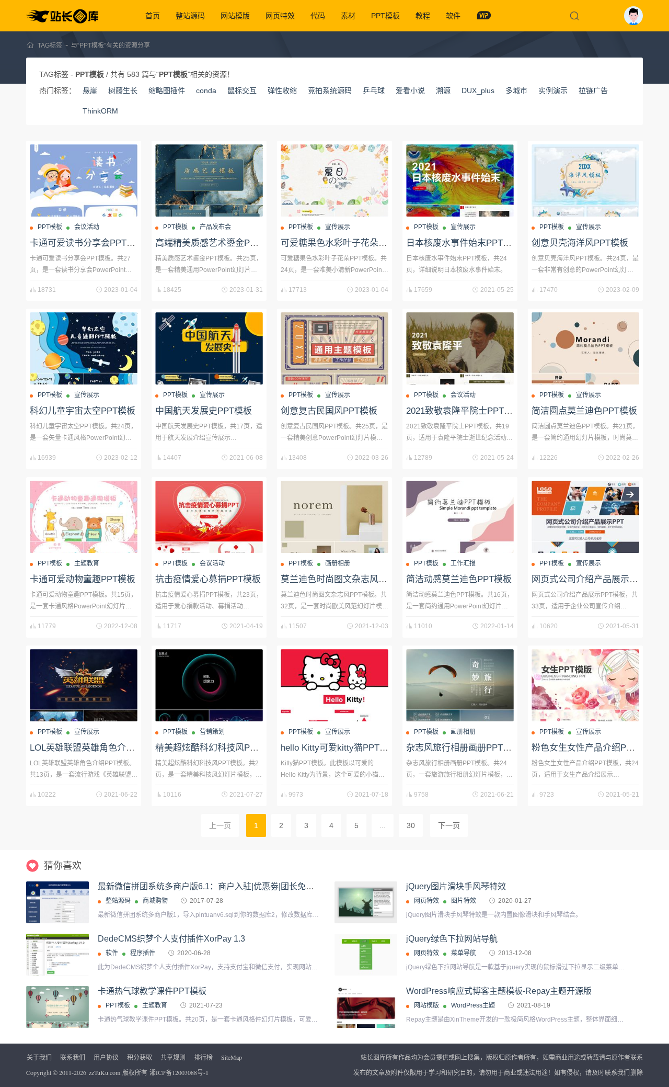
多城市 (516, 90)
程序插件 (142, 953)
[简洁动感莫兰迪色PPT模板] (460, 517)
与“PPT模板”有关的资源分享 (110, 45)
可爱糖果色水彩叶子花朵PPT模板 (347, 243)
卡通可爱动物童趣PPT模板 (82, 579)
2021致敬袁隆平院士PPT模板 (464, 411)
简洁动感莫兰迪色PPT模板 (459, 579)
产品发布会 (215, 227)
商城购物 (155, 900)
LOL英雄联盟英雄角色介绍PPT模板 (99, 748)
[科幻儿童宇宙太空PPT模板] (83, 348)
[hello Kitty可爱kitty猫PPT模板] (334, 685)
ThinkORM (100, 111)
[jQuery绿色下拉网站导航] (365, 955)
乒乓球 (374, 90)
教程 (423, 16)
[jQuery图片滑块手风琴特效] (365, 902)
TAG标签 (50, 45)
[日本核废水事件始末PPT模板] (460, 180)
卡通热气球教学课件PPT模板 (152, 991)
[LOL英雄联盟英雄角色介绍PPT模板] (83, 685)
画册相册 (337, 563)
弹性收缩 (282, 90)
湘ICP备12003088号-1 (179, 1072)
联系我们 (72, 1057)
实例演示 (553, 90)
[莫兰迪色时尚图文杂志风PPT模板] (334, 517)
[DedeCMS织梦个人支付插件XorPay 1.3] (57, 955)
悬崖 (90, 90)
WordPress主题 (473, 1005)
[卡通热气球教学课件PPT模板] (57, 1021)
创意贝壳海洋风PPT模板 (580, 243)
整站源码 (190, 16)
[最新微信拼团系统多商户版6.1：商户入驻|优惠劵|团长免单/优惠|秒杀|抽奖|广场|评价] (57, 902)
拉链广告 (593, 90)
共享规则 (173, 1057)
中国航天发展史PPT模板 (203, 411)
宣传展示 (337, 227)
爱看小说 (410, 90)
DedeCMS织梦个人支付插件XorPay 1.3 (171, 938)
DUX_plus (478, 90)
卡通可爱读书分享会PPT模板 (87, 243)
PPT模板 (385, 16)
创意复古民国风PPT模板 (329, 411)
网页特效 (280, 16)
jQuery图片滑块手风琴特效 (456, 886)
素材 (348, 16)
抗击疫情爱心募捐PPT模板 (208, 579)
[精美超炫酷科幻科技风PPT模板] (209, 685)
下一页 (449, 825)
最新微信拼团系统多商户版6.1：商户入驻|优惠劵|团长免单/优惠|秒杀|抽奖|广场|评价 (253, 886)
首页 (152, 16)
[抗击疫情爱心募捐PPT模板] (209, 517)
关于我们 (39, 1057)
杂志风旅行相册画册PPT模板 (463, 748)
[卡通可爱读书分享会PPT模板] (83, 180)
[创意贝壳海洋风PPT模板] (585, 180)
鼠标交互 (242, 90)
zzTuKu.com (104, 1072)
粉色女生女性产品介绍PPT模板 (593, 748)
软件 (453, 16)
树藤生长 (122, 90)
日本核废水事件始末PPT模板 (463, 243)
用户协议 (106, 1057)
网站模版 (235, 16)
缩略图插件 (166, 90)
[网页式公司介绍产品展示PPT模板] (585, 517)
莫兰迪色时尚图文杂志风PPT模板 (347, 579)
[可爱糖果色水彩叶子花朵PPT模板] (334, 180)
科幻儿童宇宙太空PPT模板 (82, 411)
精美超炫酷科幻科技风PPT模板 (217, 748)
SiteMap (231, 1057)
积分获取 (139, 1057)
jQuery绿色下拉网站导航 (452, 938)
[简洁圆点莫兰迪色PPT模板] (585, 348)
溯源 (443, 90)
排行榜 (203, 1057)
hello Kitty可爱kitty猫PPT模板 (339, 748)
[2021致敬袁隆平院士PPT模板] (460, 348)
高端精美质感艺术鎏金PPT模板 (217, 243)
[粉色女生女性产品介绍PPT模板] (585, 685)
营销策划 (212, 731)
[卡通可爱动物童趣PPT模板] (83, 517)
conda (206, 90)
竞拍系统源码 (330, 90)
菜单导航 (463, 953)
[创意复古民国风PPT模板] (334, 348)
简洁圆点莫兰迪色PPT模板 (584, 411)
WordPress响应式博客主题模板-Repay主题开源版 (499, 991)
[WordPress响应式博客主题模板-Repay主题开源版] (365, 1007)
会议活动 (86, 227)
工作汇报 (463, 563)
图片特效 (463, 900)
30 (411, 825)
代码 (317, 16)
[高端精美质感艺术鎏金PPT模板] (209, 180)
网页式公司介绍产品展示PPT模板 (598, 579)
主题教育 (86, 563)
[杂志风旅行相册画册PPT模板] (460, 685)
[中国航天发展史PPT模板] (209, 348)
